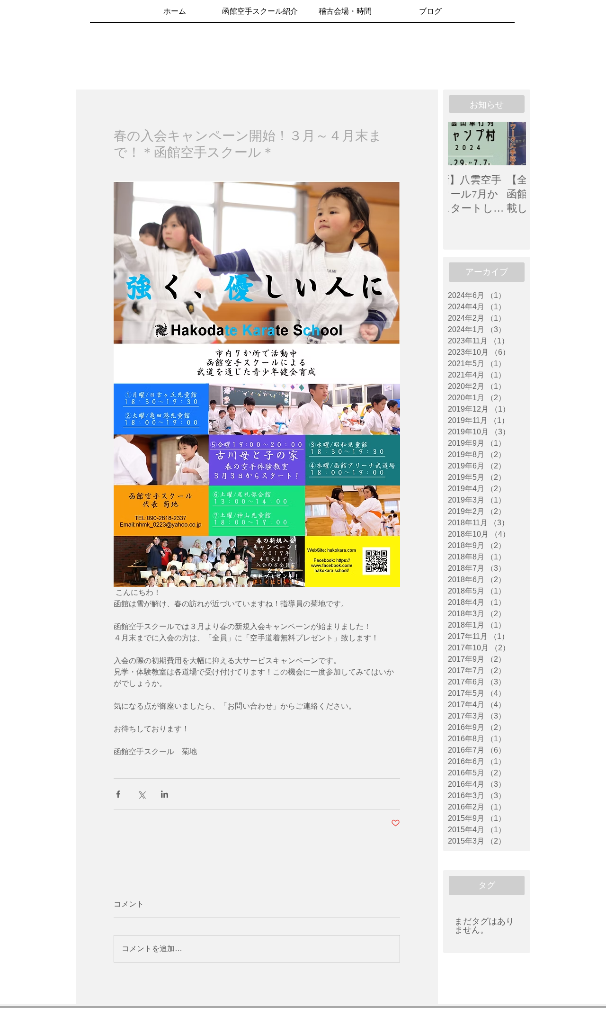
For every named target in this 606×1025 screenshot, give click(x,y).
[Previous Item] (463, 143)
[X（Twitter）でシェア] (141, 794)
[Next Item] (511, 143)
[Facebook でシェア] (118, 794)
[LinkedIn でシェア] (164, 794)
